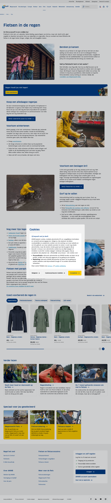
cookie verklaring (60, 266)
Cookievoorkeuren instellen (54, 273)
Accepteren (73, 273)
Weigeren (35, 273)
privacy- (50, 266)
